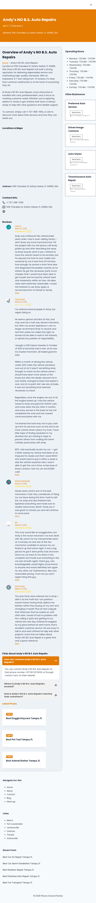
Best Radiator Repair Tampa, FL (18, 869)
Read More (76, 113)
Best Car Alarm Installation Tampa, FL (21, 863)
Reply (17, 293)
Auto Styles (75, 154)
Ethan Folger (20, 586)
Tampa (9, 714)
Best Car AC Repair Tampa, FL (17, 857)
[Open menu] (91, 4)
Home (5, 62)
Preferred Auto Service (76, 105)
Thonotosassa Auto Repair (79, 178)
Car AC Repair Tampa (80, 116)
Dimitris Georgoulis (22, 481)
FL (89, 116)
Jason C (18, 226)
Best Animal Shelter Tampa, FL (23, 760)
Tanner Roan (20, 299)
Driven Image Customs (76, 129)
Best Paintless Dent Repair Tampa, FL (21, 876)
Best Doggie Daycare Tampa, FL (24, 718)
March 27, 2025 (21, 228)
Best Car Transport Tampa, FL (17, 882)
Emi (16, 522)
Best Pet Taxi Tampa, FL (19, 739)
